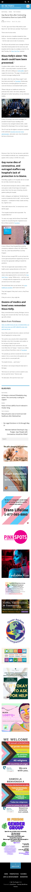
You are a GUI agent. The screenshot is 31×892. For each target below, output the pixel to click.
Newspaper (24, 877)
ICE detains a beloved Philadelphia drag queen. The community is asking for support (14, 397)
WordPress (13, 884)
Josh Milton (7, 21)
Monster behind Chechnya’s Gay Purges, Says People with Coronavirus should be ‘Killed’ (17, 432)
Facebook (18, 81)
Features (23, 874)
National (5, 12)
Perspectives (14, 874)
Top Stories (17, 12)
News (10, 12)
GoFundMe (21, 71)
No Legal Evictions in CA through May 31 (15, 424)
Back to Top (15, 866)
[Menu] (2, 2)
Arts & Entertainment (10, 877)
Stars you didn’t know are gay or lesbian (12, 324)
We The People (15, 882)
